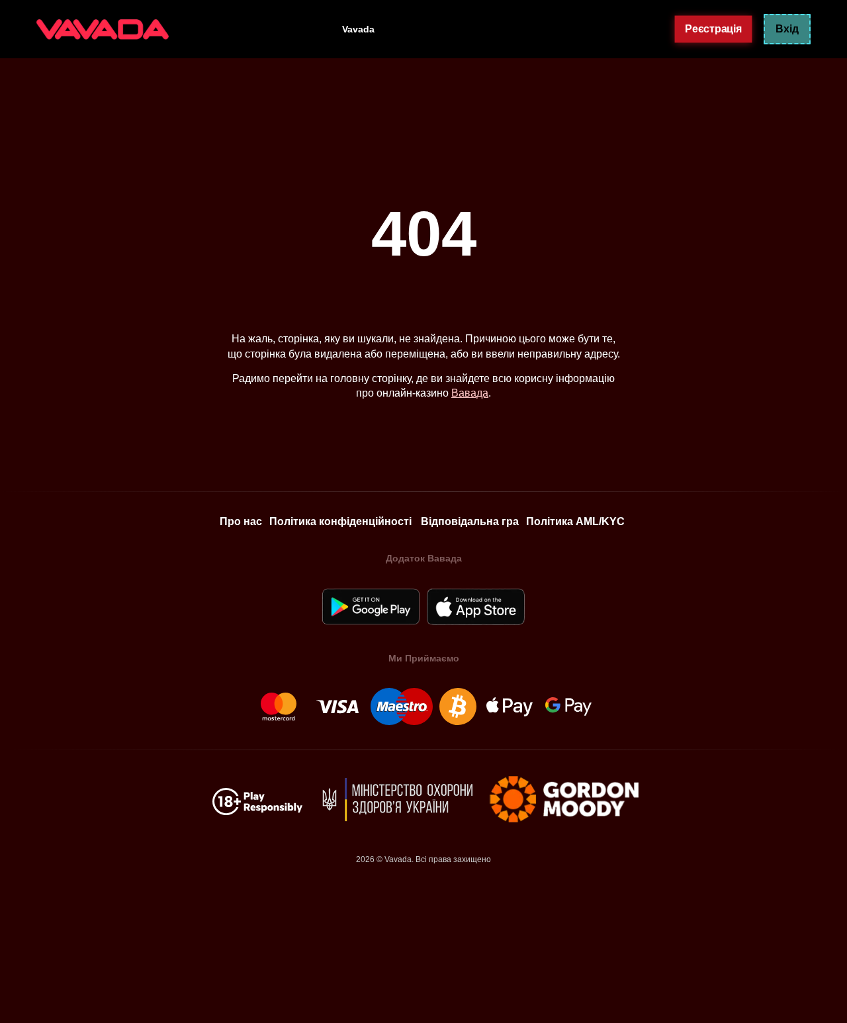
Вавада (469, 393)
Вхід (787, 28)
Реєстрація (713, 28)
